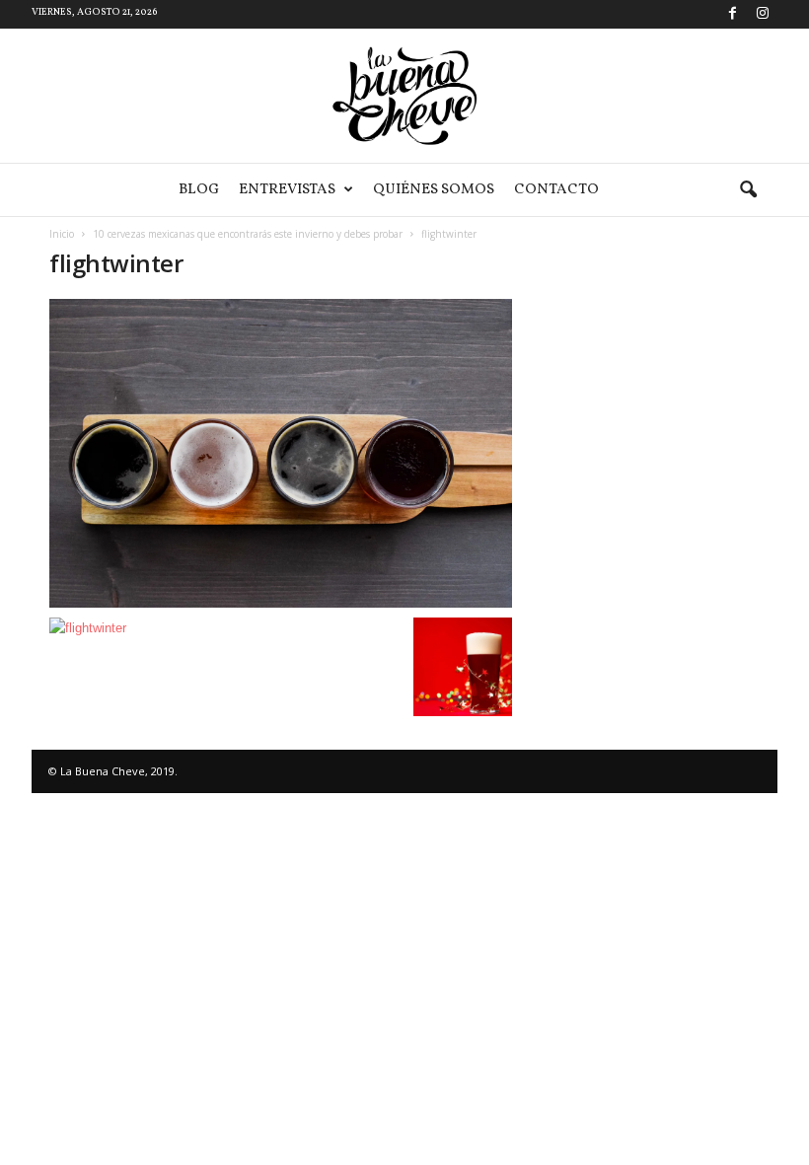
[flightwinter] (280, 453)
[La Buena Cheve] (404, 96)
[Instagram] (762, 14)
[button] (748, 190)
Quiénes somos (433, 190)
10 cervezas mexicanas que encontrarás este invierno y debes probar (248, 234)
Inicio (61, 234)
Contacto (556, 190)
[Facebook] (732, 14)
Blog (199, 190)
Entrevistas (287, 190)
